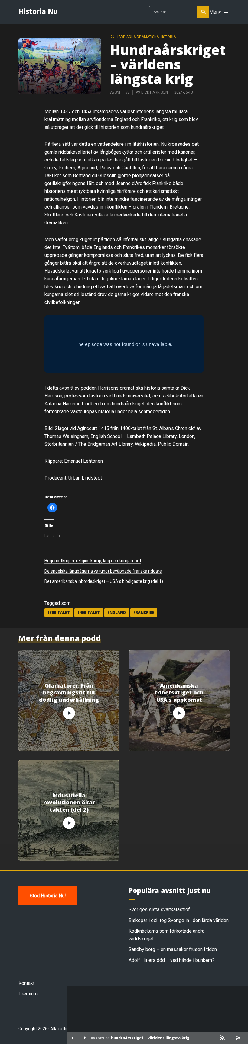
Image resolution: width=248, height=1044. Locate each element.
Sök (203, 12)
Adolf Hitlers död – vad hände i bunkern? (171, 960)
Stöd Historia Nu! (48, 896)
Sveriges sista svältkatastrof (159, 909)
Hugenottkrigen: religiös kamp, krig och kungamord (92, 560)
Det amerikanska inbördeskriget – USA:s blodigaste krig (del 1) (103, 581)
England (116, 612)
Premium (28, 994)
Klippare (53, 461)
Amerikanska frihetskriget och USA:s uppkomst (179, 692)
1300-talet (58, 612)
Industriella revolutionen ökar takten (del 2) (69, 802)
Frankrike (143, 612)
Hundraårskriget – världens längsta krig (150, 1038)
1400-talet (88, 612)
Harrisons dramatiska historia (146, 37)
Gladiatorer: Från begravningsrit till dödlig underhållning (69, 692)
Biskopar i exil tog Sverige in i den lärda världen (179, 920)
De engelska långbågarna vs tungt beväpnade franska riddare (103, 571)
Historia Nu (38, 11)
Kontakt (26, 983)
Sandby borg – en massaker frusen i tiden (173, 949)
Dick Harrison (154, 92)
